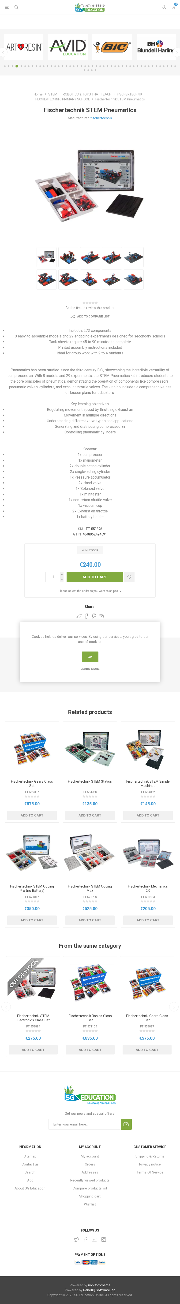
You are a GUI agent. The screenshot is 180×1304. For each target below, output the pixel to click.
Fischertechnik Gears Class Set (32, 783)
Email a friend (101, 616)
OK (90, 657)
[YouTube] (94, 1239)
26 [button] (100, 66)
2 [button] (8, 66)
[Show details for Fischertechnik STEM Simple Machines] (148, 748)
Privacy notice (150, 1164)
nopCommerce (99, 1285)
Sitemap (30, 1156)
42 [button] (160, 66)
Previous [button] (6, 1006)
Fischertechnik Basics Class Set (90, 1018)
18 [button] (70, 66)
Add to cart (94, 577)
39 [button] (149, 66)
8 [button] (32, 66)
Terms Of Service (150, 1172)
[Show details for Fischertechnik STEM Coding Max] (90, 853)
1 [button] (5, 66)
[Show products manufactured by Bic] (112, 47)
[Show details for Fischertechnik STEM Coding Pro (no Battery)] (32, 853)
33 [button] (126, 66)
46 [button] (175, 66)
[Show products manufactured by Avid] (68, 47)
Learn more (90, 668)
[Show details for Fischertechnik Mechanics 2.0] (148, 853)
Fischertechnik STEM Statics (90, 781)
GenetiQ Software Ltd (99, 1290)
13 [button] (51, 66)
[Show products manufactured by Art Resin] (23, 47)
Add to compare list (93, 316)
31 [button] (119, 66)
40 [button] (152, 66)
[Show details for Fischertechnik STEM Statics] (90, 748)
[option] (23, 47)
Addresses (90, 1172)
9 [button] (36, 66)
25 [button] (96, 66)
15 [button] (59, 66)
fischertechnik (101, 118)
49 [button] (92, 70)
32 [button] (122, 66)
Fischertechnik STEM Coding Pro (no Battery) (32, 888)
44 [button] (167, 66)
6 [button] (25, 66)
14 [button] (55, 66)
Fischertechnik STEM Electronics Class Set (33, 1018)
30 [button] (115, 66)
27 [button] (104, 66)
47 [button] (84, 70)
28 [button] (107, 66)
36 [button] (137, 66)
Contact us (30, 1164)
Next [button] (174, 1006)
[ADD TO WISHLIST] (129, 577)
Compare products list (90, 1188)
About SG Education (30, 1188)
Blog (30, 1180)
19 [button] (74, 66)
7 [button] (29, 66)
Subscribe (126, 1124)
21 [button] (81, 66)
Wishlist (90, 1204)
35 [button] (134, 66)
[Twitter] (76, 1239)
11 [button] (44, 66)
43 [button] (164, 66)
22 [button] (85, 66)
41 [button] (156, 66)
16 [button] (62, 66)
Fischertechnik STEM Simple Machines (148, 783)
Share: (90, 607)
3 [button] (12, 66)
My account (90, 1156)
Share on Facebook (86, 616)
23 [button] (89, 66)
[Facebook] (85, 1239)
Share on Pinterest (93, 616)
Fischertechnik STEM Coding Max (90, 888)
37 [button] (141, 66)
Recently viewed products (90, 1180)
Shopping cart (90, 1196)
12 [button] (47, 66)
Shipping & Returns (150, 1156)
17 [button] (66, 66)
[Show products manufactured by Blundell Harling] (156, 47)
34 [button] (130, 66)
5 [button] (21, 66)
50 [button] (95, 70)
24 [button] (92, 66)
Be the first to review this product (90, 308)
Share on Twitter (79, 616)
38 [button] (145, 66)
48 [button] (88, 70)
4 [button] (16, 66)
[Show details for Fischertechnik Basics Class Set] (90, 983)
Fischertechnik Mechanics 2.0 (148, 888)
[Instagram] (103, 1239)
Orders (90, 1164)
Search (30, 1172)
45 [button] (171, 66)
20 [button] (77, 66)
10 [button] (40, 66)
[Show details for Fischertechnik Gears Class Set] (32, 748)
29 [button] (111, 66)
